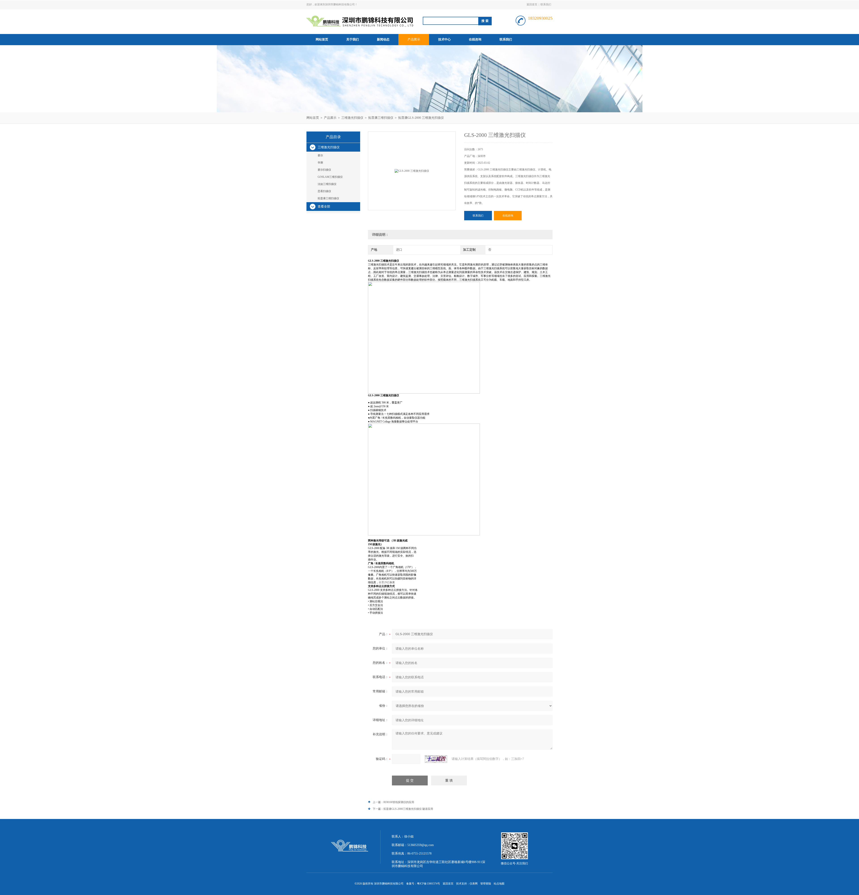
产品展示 (414, 39)
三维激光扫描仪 (352, 117)
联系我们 (545, 4)
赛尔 (320, 155)
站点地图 (499, 883)
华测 (320, 162)
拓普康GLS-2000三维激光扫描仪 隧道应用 (408, 808)
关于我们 (352, 39)
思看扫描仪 (324, 191)
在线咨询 (475, 39)
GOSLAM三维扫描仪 (330, 176)
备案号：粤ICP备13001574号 (423, 883)
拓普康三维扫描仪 (380, 117)
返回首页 (532, 4)
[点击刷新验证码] (436, 759)
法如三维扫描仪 (327, 184)
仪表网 (474, 883)
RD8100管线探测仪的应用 (398, 802)
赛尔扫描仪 (324, 169)
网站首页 (322, 39)
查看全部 (324, 206)
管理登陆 (485, 883)
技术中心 (444, 39)
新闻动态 (383, 39)
